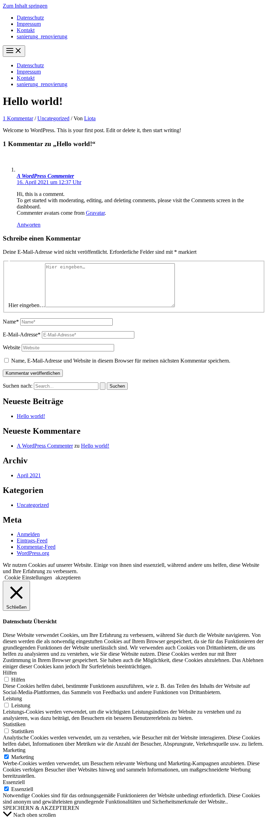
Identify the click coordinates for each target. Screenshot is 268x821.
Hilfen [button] (10, 673)
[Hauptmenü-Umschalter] (14, 51)
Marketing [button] (14, 750)
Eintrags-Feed (32, 540)
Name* (11, 322)
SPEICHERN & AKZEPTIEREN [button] (41, 808)
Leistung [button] (12, 698)
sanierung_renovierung (42, 36)
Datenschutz (30, 18)
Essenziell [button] (14, 782)
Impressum (29, 24)
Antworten (28, 225)
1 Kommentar (18, 118)
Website (11, 347)
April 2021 (29, 475)
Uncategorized (53, 118)
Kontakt (26, 30)
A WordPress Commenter (45, 176)
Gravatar (95, 213)
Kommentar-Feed (36, 547)
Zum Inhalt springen (25, 6)
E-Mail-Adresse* (21, 334)
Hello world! (31, 416)
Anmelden (28, 534)
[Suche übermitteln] (102, 386)
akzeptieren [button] (68, 577)
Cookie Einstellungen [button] (28, 577)
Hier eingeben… (26, 305)
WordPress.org (33, 553)
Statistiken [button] (14, 724)
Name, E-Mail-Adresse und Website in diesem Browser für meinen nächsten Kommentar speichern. (120, 361)
